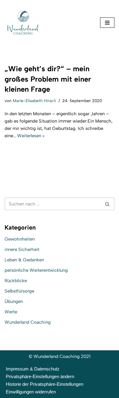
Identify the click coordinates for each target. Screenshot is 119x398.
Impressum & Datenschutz (33, 368)
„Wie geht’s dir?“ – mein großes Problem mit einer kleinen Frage (48, 79)
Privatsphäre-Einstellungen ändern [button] (40, 376)
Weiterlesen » (31, 135)
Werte (11, 312)
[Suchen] (107, 203)
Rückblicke (16, 280)
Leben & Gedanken (24, 260)
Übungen (14, 301)
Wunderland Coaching (28, 322)
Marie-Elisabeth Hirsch (34, 100)
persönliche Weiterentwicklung (36, 270)
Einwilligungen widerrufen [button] (31, 391)
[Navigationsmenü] (107, 22)
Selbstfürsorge (19, 291)
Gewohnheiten (20, 239)
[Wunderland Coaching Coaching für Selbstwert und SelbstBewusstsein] (23, 22)
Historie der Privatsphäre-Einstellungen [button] (44, 384)
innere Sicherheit (22, 249)
